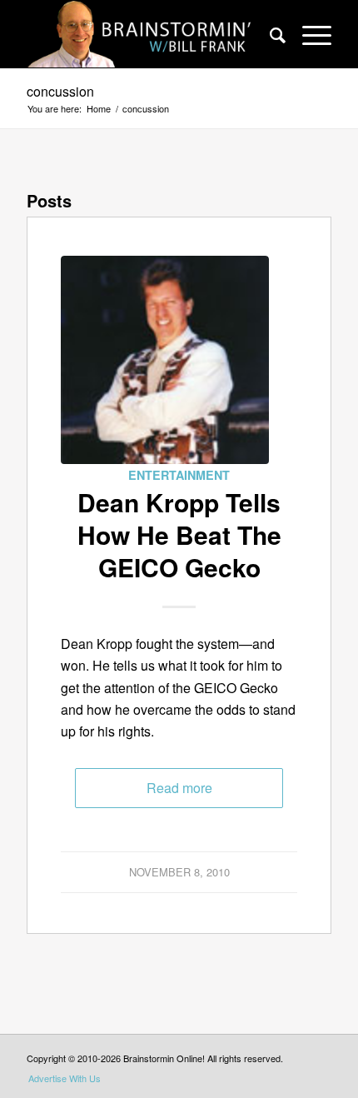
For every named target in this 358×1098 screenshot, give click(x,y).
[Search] (269, 34)
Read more (179, 787)
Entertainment (179, 475)
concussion (60, 91)
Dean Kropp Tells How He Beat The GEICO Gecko (179, 534)
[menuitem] (269, 34)
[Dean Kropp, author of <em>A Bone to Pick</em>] (165, 360)
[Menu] (308, 34)
